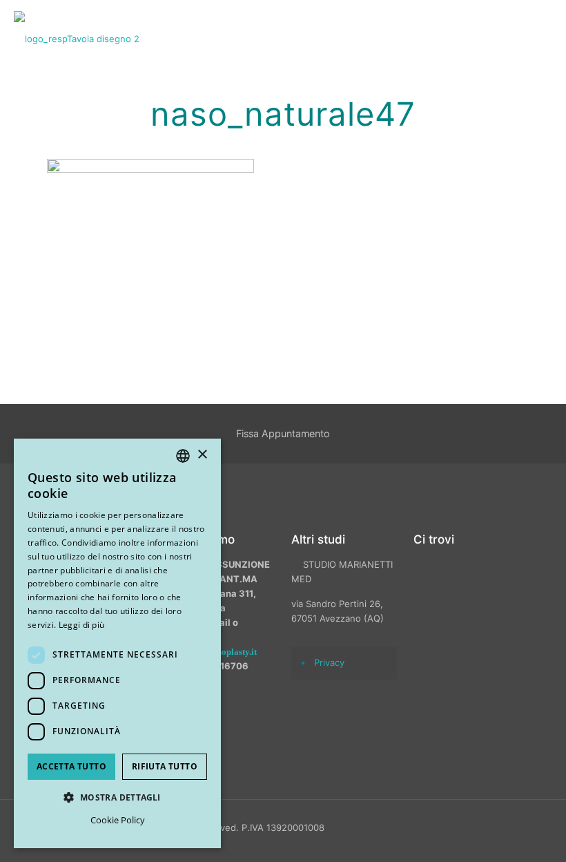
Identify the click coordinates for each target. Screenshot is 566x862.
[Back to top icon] (482, 833)
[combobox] (183, 456)
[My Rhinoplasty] (76, 38)
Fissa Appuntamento (283, 433)
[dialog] (117, 643)
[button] (117, 797)
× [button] (202, 455)
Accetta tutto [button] (71, 766)
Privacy (329, 662)
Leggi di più (82, 625)
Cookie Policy (117, 820)
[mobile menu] (544, 38)
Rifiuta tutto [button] (164, 766)
